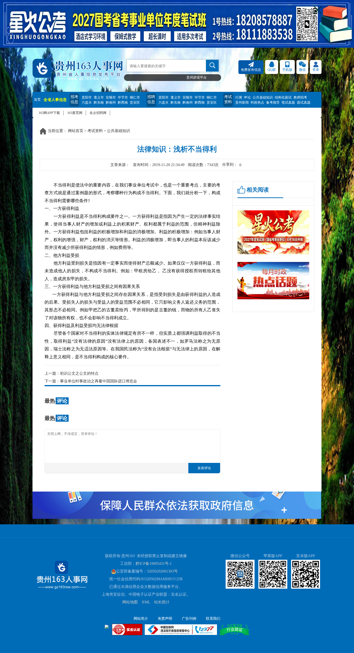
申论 (247, 97)
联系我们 (213, 618)
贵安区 (135, 102)
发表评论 (204, 468)
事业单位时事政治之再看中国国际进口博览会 (98, 381)
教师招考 (300, 97)
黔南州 (111, 102)
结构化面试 (283, 97)
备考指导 (273, 102)
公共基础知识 (263, 97)
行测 (238, 97)
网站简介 (141, 618)
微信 (302, 70)
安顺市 (111, 97)
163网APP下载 (49, 113)
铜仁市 (135, 97)
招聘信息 (151, 99)
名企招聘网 (98, 113)
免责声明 (165, 618)
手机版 (287, 70)
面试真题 (303, 102)
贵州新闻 (242, 102)
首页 (37, 99)
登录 (315, 70)
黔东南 (99, 102)
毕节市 (123, 97)
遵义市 (99, 97)
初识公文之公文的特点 (79, 373)
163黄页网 (74, 113)
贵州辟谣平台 (196, 77)
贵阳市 (87, 97)
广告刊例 (189, 618)
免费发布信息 (251, 70)
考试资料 (228, 99)
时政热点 (257, 102)
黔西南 (123, 102)
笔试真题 (288, 102)
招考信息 (74, 99)
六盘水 (87, 102)
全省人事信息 (55, 100)
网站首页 (75, 131)
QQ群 (272, 70)
